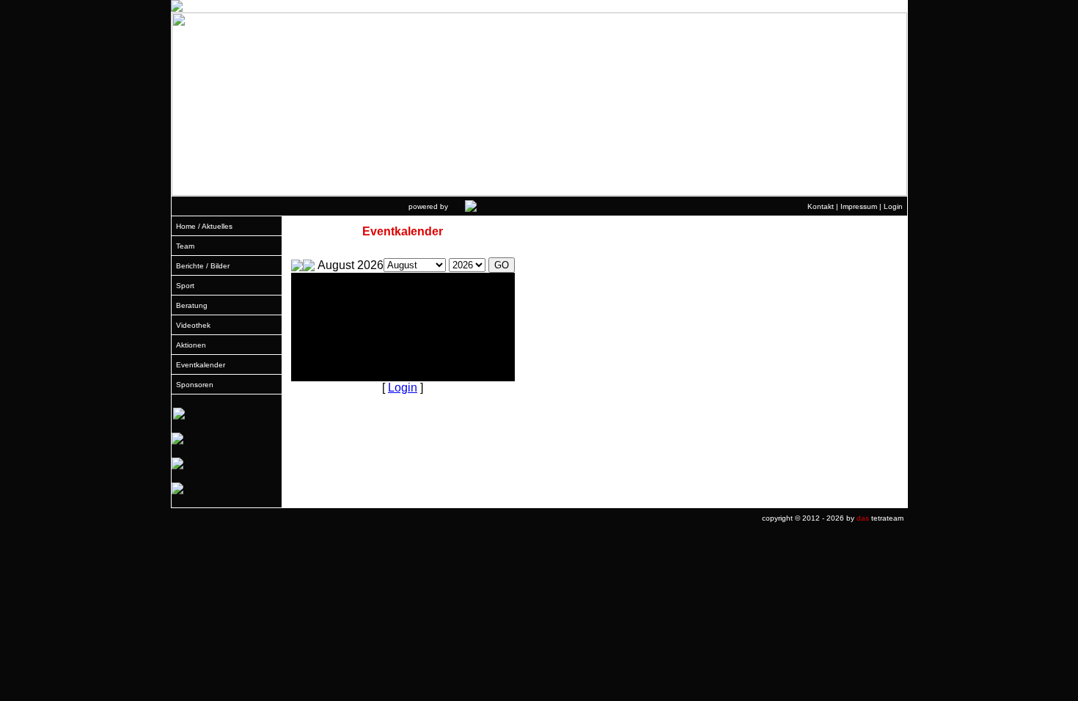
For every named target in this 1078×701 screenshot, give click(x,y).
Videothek (193, 325)
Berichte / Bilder (203, 266)
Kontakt (820, 206)
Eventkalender (200, 365)
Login (893, 206)
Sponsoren (194, 385)
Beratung (192, 305)
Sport (185, 286)
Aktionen (191, 345)
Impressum (858, 206)
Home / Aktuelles (204, 226)
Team (185, 246)
